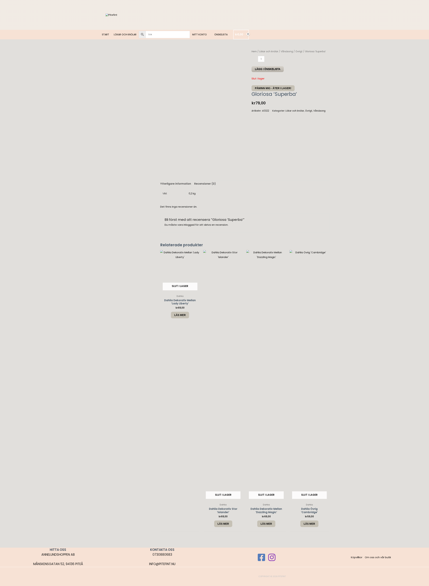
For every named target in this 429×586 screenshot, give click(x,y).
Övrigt (298, 51)
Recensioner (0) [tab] (205, 183)
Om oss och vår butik (378, 557)
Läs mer (180, 315)
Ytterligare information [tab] (175, 183)
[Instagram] (272, 557)
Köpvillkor (356, 557)
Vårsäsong (287, 51)
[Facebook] (261, 557)
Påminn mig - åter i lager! (273, 88)
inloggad (189, 224)
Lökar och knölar (268, 51)
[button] (208, 34)
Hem (254, 51)
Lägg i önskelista (267, 69)
